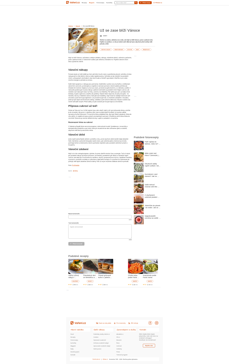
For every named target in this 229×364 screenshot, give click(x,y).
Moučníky (75, 281)
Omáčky (135, 281)
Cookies (95, 337)
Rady (137, 49)
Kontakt (72, 355)
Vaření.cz (70, 26)
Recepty (84, 2)
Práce (118, 352)
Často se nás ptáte (105, 323)
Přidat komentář (77, 244)
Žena (117, 343)
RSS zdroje (134, 323)
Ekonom (118, 340)
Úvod (72, 334)
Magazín (91, 2)
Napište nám (149, 345)
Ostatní (129, 49)
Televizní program (121, 355)
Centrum (119, 346)
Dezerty (90, 281)
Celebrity (119, 349)
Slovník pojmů (74, 352)
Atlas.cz (105, 359)
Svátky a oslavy (105, 49)
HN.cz (118, 337)
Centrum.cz (96, 359)
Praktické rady (118, 49)
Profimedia (75, 165)
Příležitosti (146, 49)
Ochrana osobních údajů (101, 343)
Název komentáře (74, 214)
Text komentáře (73, 223)
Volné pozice (97, 349)
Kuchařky (109, 2)
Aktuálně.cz (119, 334)
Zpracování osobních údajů (101, 346)
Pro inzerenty (121, 323)
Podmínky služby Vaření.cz (101, 334)
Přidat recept (146, 2)
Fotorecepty (100, 2)
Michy (76, 171)
